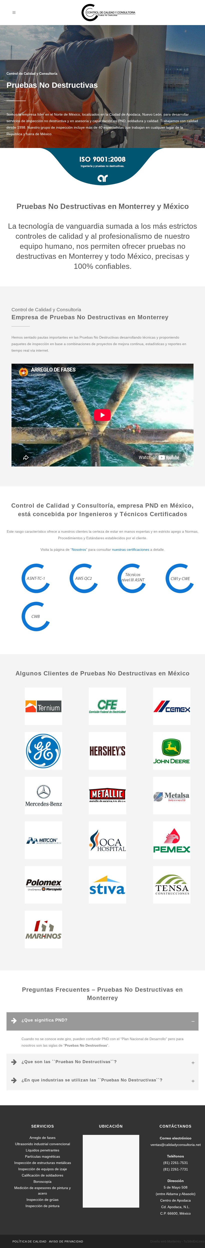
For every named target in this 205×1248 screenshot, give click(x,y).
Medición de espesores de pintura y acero (42, 1190)
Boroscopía (43, 1182)
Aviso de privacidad (66, 1241)
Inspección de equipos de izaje (42, 1169)
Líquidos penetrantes (42, 1150)
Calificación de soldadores (42, 1175)
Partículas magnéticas (42, 1156)
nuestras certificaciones (130, 550)
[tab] (102, 1021)
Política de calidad (29, 1241)
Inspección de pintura (43, 1206)
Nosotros (79, 550)
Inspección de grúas (42, 1200)
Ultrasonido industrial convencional (42, 1144)
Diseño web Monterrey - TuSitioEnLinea (177, 1241)
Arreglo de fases (43, 1138)
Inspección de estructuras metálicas (42, 1163)
